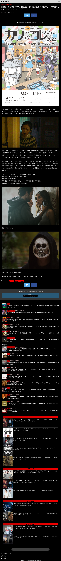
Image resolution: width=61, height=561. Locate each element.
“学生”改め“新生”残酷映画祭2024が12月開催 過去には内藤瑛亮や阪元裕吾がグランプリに (30, 312)
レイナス (11, 12)
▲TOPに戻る (4, 558)
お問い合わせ (4, 556)
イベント (7, 4)
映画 (11, 4)
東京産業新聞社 (30, 560)
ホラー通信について (6, 553)
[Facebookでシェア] (34, 15)
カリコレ (11, 281)
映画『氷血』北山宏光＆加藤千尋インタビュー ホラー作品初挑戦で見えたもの (33, 490)
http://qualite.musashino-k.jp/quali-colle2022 (14, 183)
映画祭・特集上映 (19, 281)
